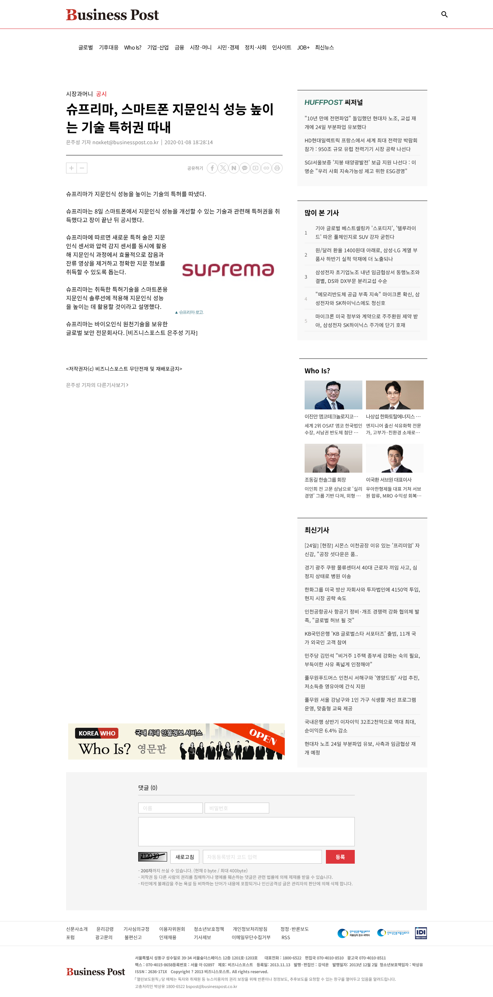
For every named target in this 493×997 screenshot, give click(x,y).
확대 (71, 168)
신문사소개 (81, 928)
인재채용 (172, 937)
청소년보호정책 (213, 928)
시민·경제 (228, 47)
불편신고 (138, 937)
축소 (82, 168)
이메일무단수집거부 (253, 937)
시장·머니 (200, 47)
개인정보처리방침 (256, 928)
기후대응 (109, 47)
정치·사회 (255, 47)
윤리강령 (109, 928)
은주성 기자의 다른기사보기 (95, 384)
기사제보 (209, 937)
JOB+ (303, 47)
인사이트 (281, 47)
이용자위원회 (176, 928)
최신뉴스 (324, 47)
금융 (179, 47)
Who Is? (132, 47)
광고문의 (106, 937)
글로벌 (85, 47)
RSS (286, 937)
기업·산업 (158, 47)
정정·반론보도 (294, 928)
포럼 (77, 937)
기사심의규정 (141, 928)
